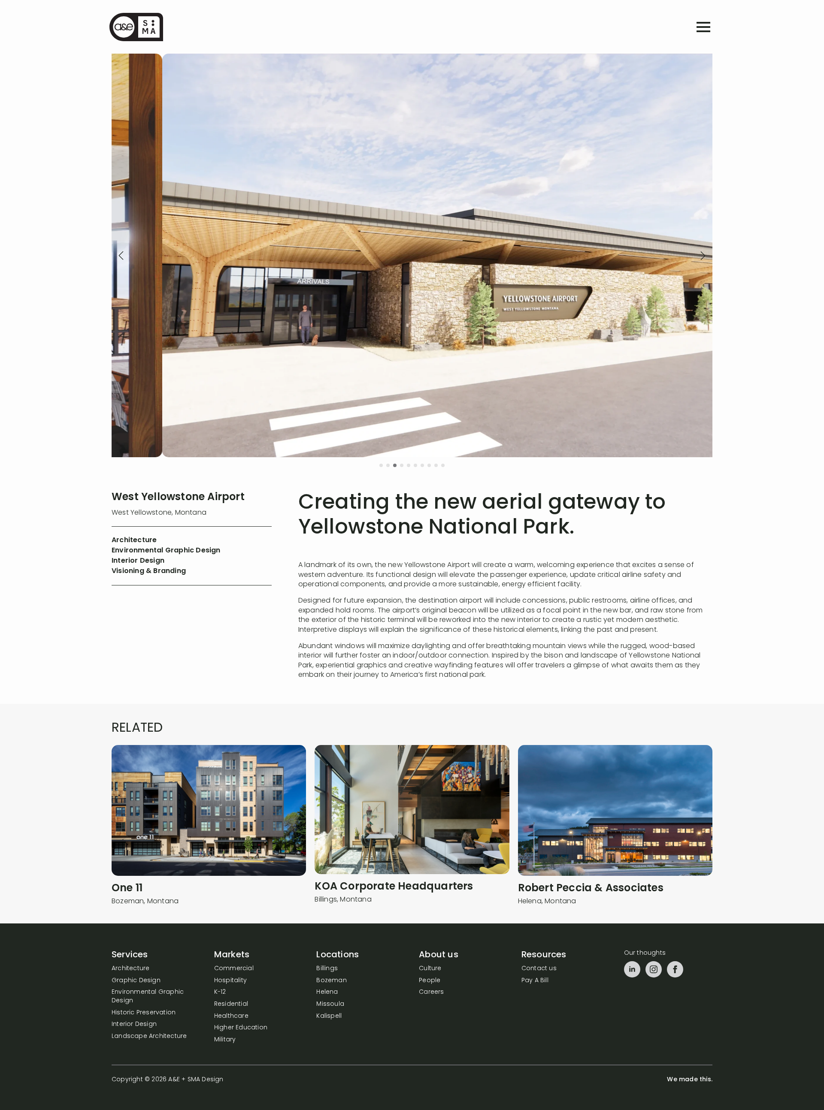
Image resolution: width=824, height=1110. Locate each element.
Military (225, 1040)
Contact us (539, 968)
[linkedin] (632, 969)
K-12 (220, 992)
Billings (327, 968)
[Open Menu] (703, 27)
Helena (327, 992)
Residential (231, 1004)
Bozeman (331, 980)
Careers (431, 992)
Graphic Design (136, 980)
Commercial (234, 968)
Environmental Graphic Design (148, 996)
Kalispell (329, 1016)
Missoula (330, 1004)
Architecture (130, 968)
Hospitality (230, 980)
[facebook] (675, 969)
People (429, 980)
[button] (121, 255)
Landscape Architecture (149, 1036)
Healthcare (231, 1016)
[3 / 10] (412, 255)
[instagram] (653, 969)
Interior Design (134, 1024)
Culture (430, 968)
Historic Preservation (144, 1013)
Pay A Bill (534, 980)
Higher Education (240, 1028)
